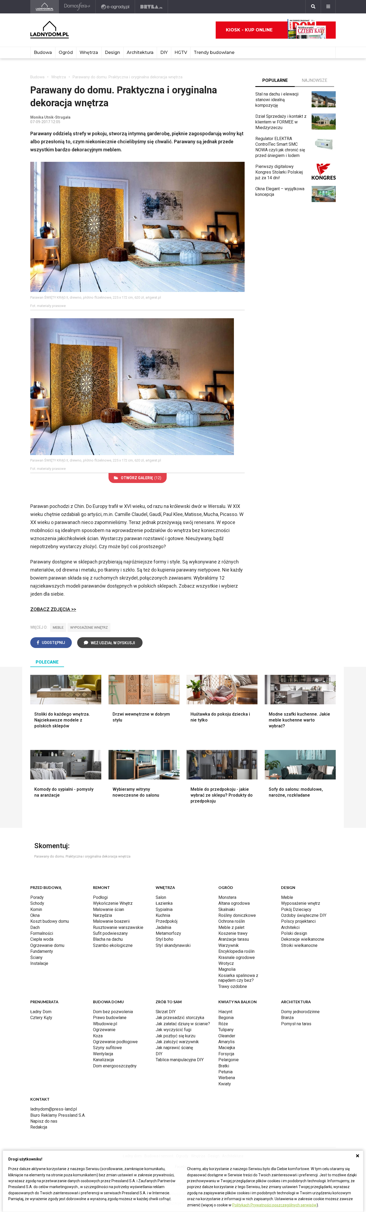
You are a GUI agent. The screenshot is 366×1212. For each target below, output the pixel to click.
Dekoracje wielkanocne (302, 939)
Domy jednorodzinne (300, 1011)
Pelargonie (228, 1059)
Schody (37, 903)
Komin (36, 909)
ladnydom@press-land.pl (53, 1109)
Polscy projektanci (298, 921)
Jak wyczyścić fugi (173, 1029)
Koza (98, 1035)
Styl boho (164, 939)
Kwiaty (224, 1083)
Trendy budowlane (214, 52)
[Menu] (328, 6)
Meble (287, 897)
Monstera (227, 897)
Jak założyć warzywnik (177, 1041)
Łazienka (164, 903)
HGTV (180, 52)
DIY (164, 52)
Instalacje (39, 963)
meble (58, 627)
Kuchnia (163, 915)
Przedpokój (166, 921)
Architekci (290, 927)
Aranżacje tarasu (233, 939)
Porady (37, 897)
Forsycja (226, 1053)
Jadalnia (163, 927)
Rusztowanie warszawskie (118, 927)
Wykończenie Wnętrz (113, 903)
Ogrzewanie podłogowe (115, 1041)
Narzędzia (102, 915)
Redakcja (38, 1127)
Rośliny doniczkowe (237, 915)
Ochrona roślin (231, 921)
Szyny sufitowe (107, 1047)
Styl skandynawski (173, 945)
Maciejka (226, 1047)
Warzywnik (228, 945)
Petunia (225, 1071)
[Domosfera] (77, 6)
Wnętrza (89, 52)
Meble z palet (231, 927)
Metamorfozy (168, 933)
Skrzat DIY (165, 1011)
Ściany (36, 957)
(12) (141, 478)
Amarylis (226, 1041)
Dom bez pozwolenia (113, 1011)
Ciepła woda (41, 939)
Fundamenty (41, 951)
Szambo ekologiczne (113, 945)
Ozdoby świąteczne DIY (303, 915)
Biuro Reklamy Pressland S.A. (57, 1115)
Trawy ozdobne (232, 986)
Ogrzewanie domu (47, 945)
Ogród (66, 52)
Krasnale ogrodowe (236, 957)
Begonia (226, 1017)
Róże (223, 1023)
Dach (35, 927)
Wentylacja (103, 1053)
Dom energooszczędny (115, 1065)
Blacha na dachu (108, 939)
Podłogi (100, 897)
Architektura (140, 52)
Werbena (226, 1077)
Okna (35, 915)
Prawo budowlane (109, 1017)
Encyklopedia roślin (236, 951)
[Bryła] (151, 6)
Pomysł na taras (296, 1023)
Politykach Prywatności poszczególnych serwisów (274, 1205)
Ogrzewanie (104, 1029)
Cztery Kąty (41, 1017)
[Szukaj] (313, 6)
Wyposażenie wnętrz (300, 903)
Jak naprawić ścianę (174, 1047)
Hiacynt (225, 1011)
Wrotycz (226, 963)
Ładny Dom (40, 1011)
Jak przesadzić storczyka (180, 1017)
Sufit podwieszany (110, 933)
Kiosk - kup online (249, 29)
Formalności (41, 933)
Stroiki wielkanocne (299, 945)
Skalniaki (226, 909)
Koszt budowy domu (49, 921)
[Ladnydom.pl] (44, 6)
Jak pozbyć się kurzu (175, 1035)
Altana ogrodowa (234, 903)
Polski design (294, 933)
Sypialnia (164, 909)
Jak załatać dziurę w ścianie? (183, 1023)
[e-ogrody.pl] (115, 6)
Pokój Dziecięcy (296, 909)
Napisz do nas (43, 1121)
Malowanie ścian (108, 909)
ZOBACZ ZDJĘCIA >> (53, 609)
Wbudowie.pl (105, 1023)
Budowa (43, 52)
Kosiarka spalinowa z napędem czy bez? (238, 978)
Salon (161, 897)
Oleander (226, 1035)
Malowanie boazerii (111, 921)
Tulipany (226, 1029)
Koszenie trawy (233, 933)
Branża (287, 1017)
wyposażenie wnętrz (89, 627)
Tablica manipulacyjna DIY (180, 1059)
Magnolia (227, 969)
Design (112, 52)
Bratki (223, 1065)
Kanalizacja (103, 1059)
